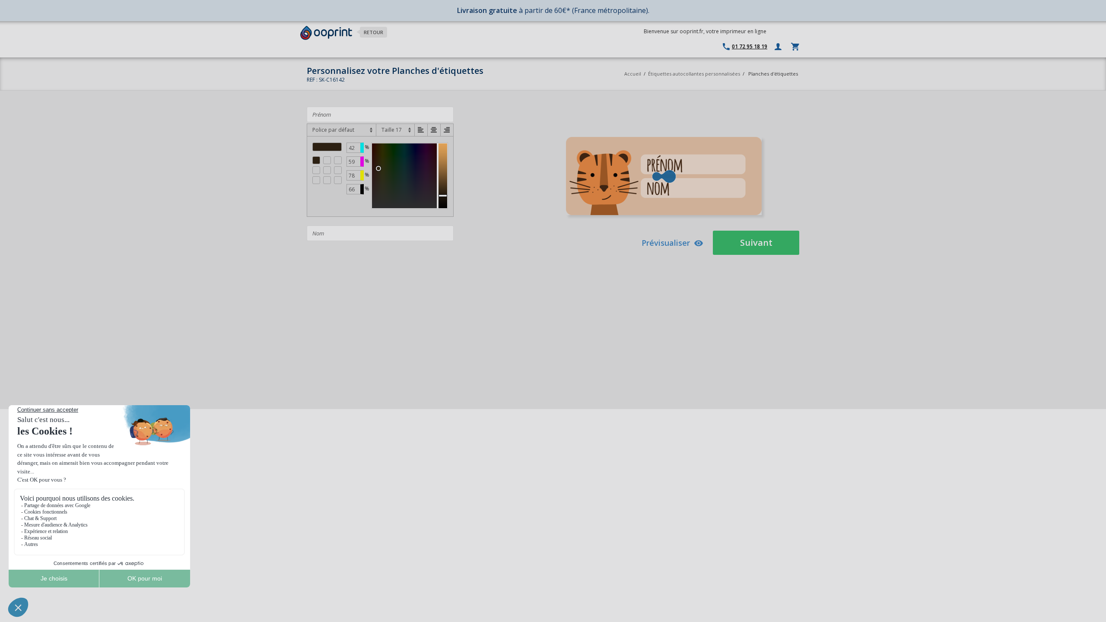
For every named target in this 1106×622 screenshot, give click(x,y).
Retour (373, 32)
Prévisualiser (666, 243)
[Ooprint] (326, 33)
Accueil (632, 73)
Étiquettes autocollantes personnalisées (694, 73)
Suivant (756, 242)
